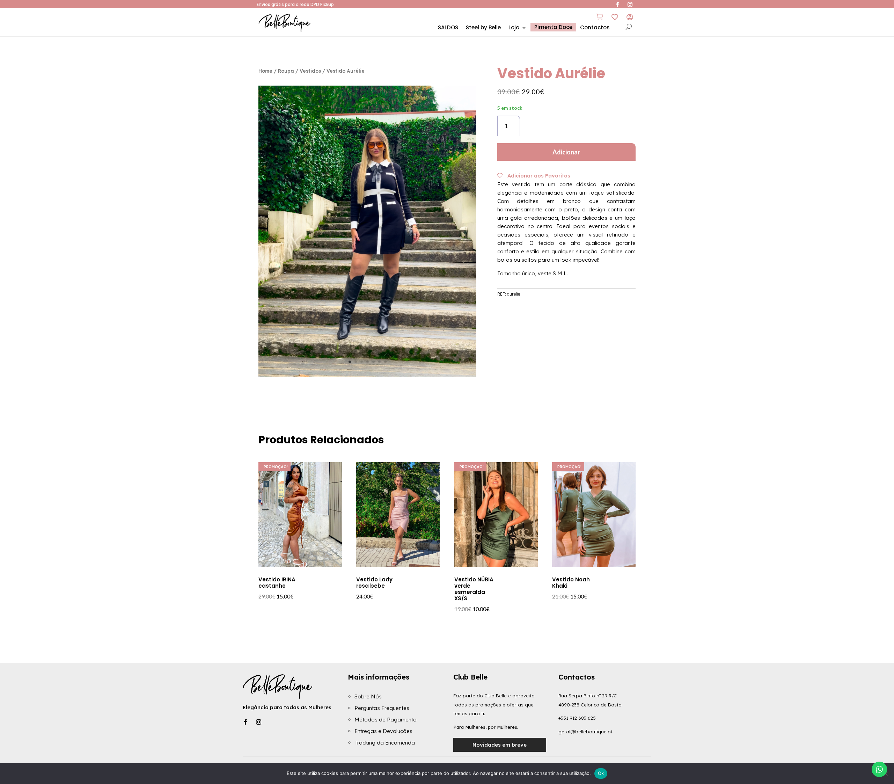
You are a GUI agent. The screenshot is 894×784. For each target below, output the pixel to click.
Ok (601, 773)
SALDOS (448, 28)
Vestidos (310, 71)
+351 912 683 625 (577, 718)
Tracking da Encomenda (384, 742)
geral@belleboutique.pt (585, 731)
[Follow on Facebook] (245, 722)
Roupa (286, 71)
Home (265, 71)
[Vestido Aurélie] (367, 374)
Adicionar (566, 152)
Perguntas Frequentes (381, 708)
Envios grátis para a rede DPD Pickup (295, 4)
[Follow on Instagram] (258, 722)
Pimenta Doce (553, 27)
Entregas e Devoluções (383, 731)
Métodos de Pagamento (385, 719)
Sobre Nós (368, 696)
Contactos (595, 28)
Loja (514, 28)
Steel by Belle (483, 28)
